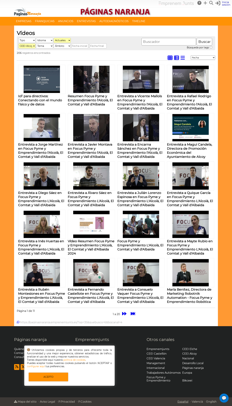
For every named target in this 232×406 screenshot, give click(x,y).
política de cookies (74, 360)
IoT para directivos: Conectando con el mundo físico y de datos (40, 100)
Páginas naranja (30, 339)
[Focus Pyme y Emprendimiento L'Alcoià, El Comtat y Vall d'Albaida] (141, 237)
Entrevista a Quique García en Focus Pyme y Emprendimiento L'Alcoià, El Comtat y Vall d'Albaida (190, 199)
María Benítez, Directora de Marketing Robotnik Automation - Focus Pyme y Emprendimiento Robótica (189, 295)
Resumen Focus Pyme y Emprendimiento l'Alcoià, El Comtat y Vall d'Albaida (90, 100)
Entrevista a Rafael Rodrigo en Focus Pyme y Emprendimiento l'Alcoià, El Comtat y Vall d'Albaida (189, 102)
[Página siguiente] (124, 313)
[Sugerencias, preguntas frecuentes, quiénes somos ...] (200, 3)
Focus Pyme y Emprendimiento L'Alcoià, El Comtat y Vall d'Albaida (140, 245)
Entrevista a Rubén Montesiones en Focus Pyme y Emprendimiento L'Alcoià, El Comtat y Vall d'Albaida (41, 295)
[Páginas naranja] (116, 15)
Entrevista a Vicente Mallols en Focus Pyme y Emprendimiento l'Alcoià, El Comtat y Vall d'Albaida (139, 102)
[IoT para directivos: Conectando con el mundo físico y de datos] (42, 92)
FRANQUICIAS (45, 21)
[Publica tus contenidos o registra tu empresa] (205, 3)
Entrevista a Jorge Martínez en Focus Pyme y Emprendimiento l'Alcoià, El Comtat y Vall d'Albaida (40, 150)
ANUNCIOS (65, 21)
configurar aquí (36, 366)
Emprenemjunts (92, 339)
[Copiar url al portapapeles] (18, 322)
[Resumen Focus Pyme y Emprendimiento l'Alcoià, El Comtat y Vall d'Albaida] (91, 92)
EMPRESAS (23, 21)
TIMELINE (138, 21)
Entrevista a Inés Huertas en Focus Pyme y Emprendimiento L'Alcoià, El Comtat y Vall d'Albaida (41, 247)
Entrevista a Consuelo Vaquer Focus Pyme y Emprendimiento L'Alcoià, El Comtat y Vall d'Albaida (140, 295)
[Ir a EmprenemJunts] (176, 4)
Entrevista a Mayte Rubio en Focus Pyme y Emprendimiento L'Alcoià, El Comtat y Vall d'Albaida (190, 247)
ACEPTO (48, 377)
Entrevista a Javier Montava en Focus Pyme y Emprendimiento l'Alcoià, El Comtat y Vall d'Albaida (90, 150)
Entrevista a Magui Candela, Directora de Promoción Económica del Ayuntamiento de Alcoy (189, 150)
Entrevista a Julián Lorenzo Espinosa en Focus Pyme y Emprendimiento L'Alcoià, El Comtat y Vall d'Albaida (140, 199)
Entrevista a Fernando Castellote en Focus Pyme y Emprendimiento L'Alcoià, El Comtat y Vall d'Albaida (91, 295)
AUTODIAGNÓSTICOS (114, 21)
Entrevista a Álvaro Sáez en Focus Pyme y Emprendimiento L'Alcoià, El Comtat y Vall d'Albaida (91, 199)
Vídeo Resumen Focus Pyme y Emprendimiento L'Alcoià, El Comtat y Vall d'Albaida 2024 (91, 247)
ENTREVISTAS (86, 21)
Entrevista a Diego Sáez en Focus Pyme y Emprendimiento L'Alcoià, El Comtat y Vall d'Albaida (41, 199)
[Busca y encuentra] (211, 3)
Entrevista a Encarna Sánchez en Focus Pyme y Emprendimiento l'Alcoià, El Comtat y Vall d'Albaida (139, 150)
